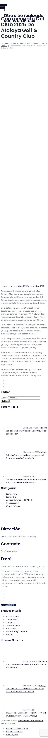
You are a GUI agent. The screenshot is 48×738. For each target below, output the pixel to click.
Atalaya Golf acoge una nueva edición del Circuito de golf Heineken (26, 431)
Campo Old (11, 497)
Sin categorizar (12, 503)
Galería (9, 634)
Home (15, 43)
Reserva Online (12, 616)
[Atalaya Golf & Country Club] (24, 5)
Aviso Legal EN (12, 734)
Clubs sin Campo (13, 625)
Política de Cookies (14, 731)
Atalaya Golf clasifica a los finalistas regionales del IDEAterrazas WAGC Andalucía (26, 455)
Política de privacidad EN (17, 728)
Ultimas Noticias (13, 506)
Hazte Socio (11, 628)
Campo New (11, 494)
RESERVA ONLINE (8, 605)
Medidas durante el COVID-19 (19, 500)
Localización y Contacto (16, 631)
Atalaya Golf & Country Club (30, 720)
